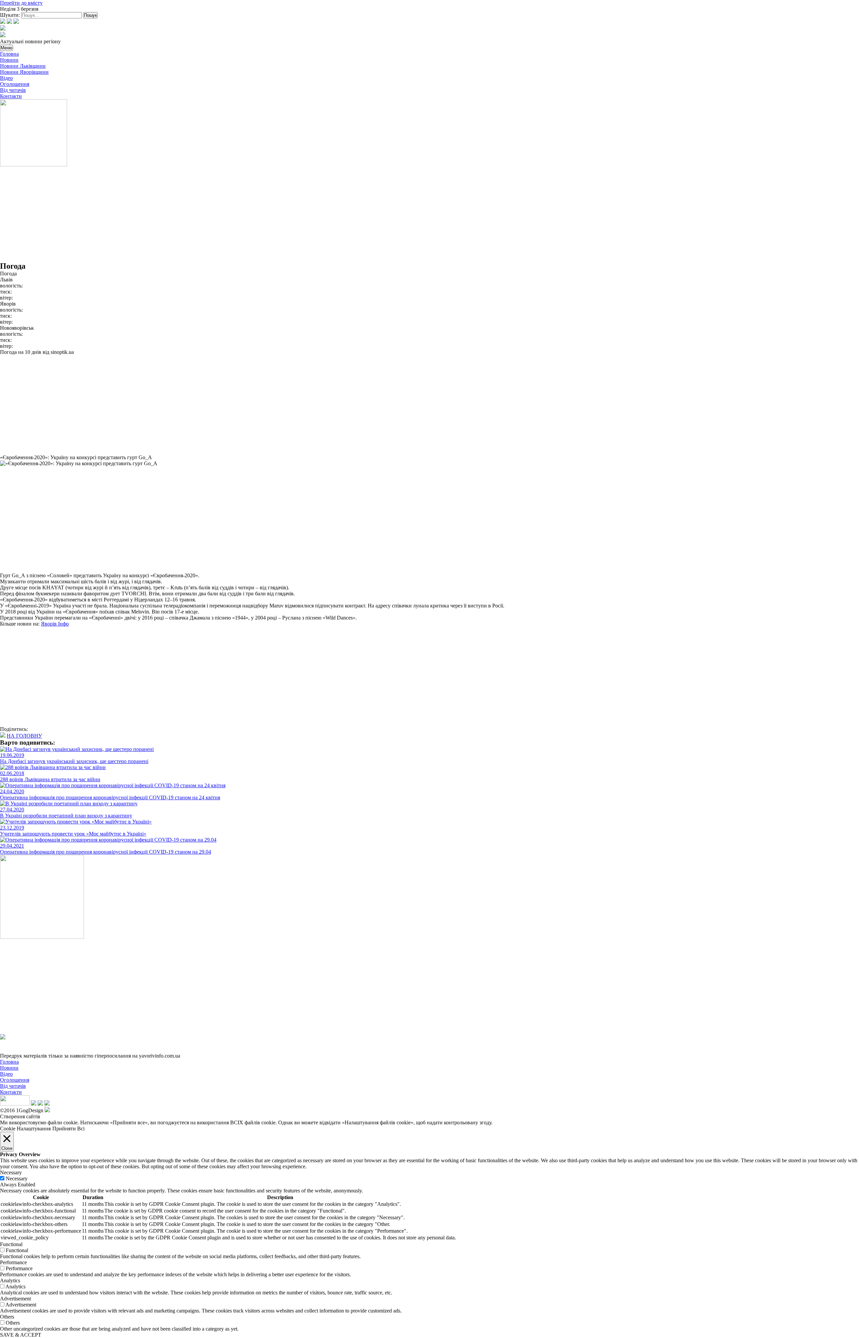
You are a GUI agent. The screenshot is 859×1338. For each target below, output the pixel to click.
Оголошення (14, 84)
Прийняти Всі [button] (68, 1128)
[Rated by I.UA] (15, 1104)
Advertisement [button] (15, 1298)
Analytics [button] (10, 1280)
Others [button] (7, 1317)
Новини (9, 60)
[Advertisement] (201, 215)
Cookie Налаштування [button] (25, 1128)
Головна (9, 54)
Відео (6, 78)
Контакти (11, 96)
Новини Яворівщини (24, 72)
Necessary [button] (11, 1172)
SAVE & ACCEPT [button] (20, 1335)
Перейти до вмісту (21, 3)
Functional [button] (11, 1244)
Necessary (17, 1178)
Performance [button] (13, 1262)
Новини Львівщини (23, 66)
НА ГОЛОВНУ (24, 736)
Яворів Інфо (55, 624)
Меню (6, 47)
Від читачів (13, 90)
